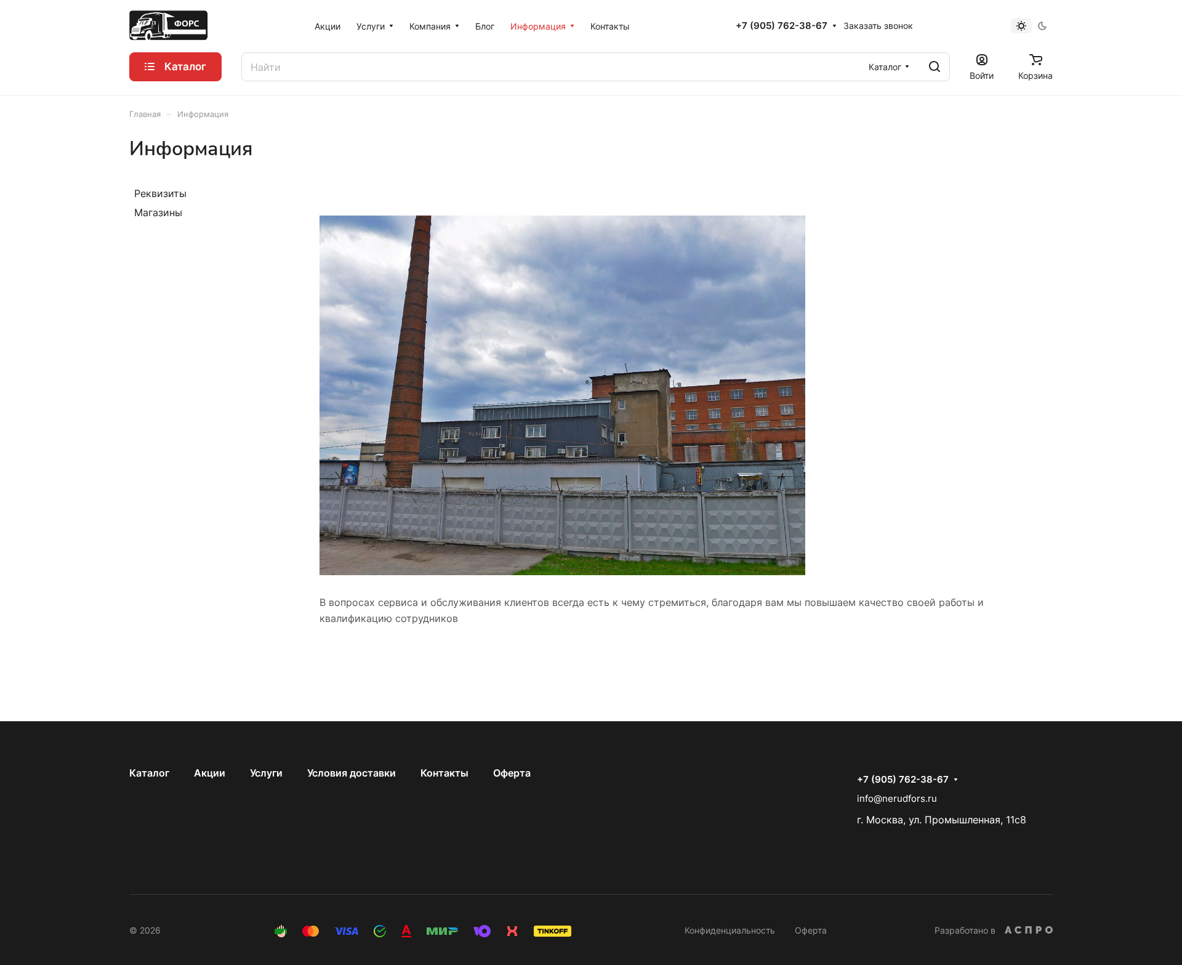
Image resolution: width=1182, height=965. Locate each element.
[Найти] (934, 66)
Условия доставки (351, 773)
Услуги (266, 773)
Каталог (149, 773)
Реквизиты (160, 193)
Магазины (158, 212)
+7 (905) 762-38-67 (781, 25)
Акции (209, 773)
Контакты (444, 773)
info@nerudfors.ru (897, 798)
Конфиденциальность (730, 930)
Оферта (512, 773)
